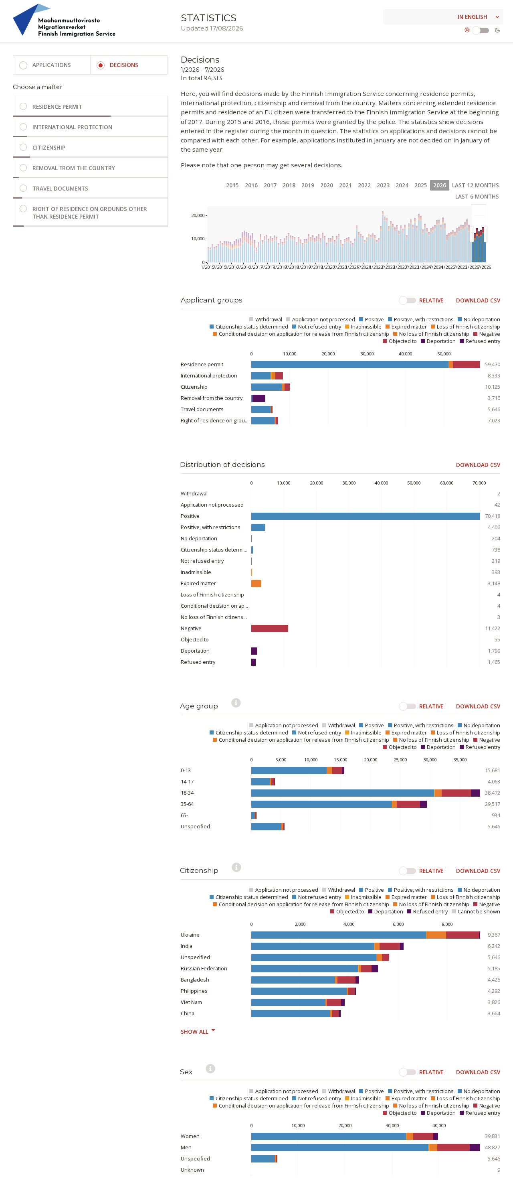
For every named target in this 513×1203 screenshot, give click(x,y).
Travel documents (60, 188)
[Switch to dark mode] (482, 30)
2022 (364, 185)
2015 (232, 185)
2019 (307, 185)
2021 (345, 185)
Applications (51, 65)
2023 (383, 185)
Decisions (124, 65)
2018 (289, 185)
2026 (439, 185)
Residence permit (57, 106)
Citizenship (48, 147)
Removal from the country (73, 168)
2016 (251, 185)
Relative (431, 300)
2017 (270, 185)
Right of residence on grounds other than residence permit (89, 212)
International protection (72, 127)
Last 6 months (477, 196)
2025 (420, 185)
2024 (402, 185)
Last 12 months (475, 185)
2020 (326, 185)
